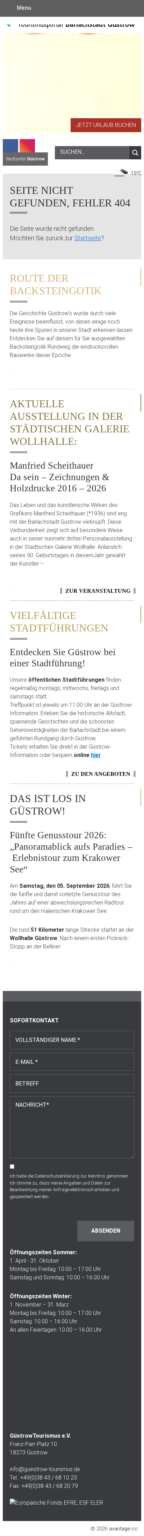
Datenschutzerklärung (57, 1176)
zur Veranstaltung (97, 591)
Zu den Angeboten (100, 774)
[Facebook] (10, 145)
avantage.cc (123, 1529)
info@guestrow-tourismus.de (45, 1469)
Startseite (87, 238)
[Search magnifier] (135, 152)
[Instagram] (27, 145)
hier (96, 755)
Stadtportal (25, 159)
